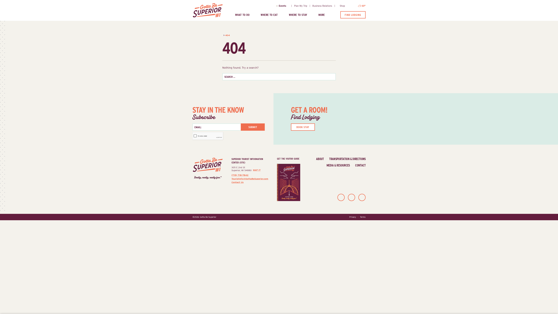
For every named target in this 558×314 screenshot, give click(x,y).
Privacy (352, 217)
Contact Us (237, 182)
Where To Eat (269, 15)
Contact (360, 165)
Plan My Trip (300, 6)
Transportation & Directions (347, 159)
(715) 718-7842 (239, 175)
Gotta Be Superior (208, 217)
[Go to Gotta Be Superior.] (222, 35)
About (320, 159)
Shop (342, 6)
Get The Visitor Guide (288, 158)
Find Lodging (353, 14)
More (321, 15)
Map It (257, 170)
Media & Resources (338, 165)
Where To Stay (298, 15)
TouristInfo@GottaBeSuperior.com (249, 178)
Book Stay (302, 127)
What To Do (242, 15)
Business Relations (322, 6)
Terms (362, 217)
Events (282, 6)
